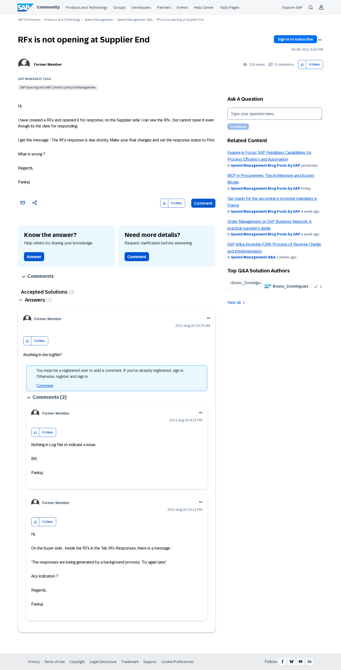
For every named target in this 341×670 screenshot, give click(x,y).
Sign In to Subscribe (295, 39)
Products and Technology (86, 7)
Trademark (130, 662)
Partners (164, 7)
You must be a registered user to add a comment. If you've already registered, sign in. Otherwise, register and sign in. (110, 373)
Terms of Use (54, 662)
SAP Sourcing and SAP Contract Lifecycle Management (58, 87)
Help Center (204, 7)
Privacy (34, 662)
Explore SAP (292, 7)
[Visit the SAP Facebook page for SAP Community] (283, 662)
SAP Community (29, 19)
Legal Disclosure (103, 662)
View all (234, 302)
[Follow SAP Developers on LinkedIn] (310, 662)
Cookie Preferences (177, 662)
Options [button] (320, 40)
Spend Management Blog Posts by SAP (265, 165)
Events (182, 7)
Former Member (48, 64)
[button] (302, 64)
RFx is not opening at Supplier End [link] (180, 19)
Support (150, 662)
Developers (141, 7)
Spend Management (99, 19)
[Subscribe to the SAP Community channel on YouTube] (301, 662)
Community (48, 7)
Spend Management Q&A (134, 19)
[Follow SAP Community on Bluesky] (292, 662)
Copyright (77, 662)
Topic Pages (229, 7)
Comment (203, 203)
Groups (119, 7)
